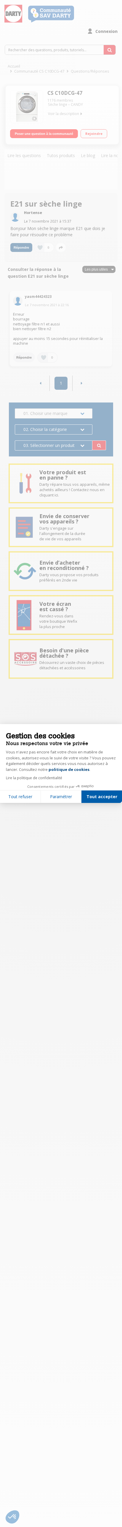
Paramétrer (61, 796)
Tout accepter (101, 796)
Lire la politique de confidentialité (34, 777)
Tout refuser (20, 796)
